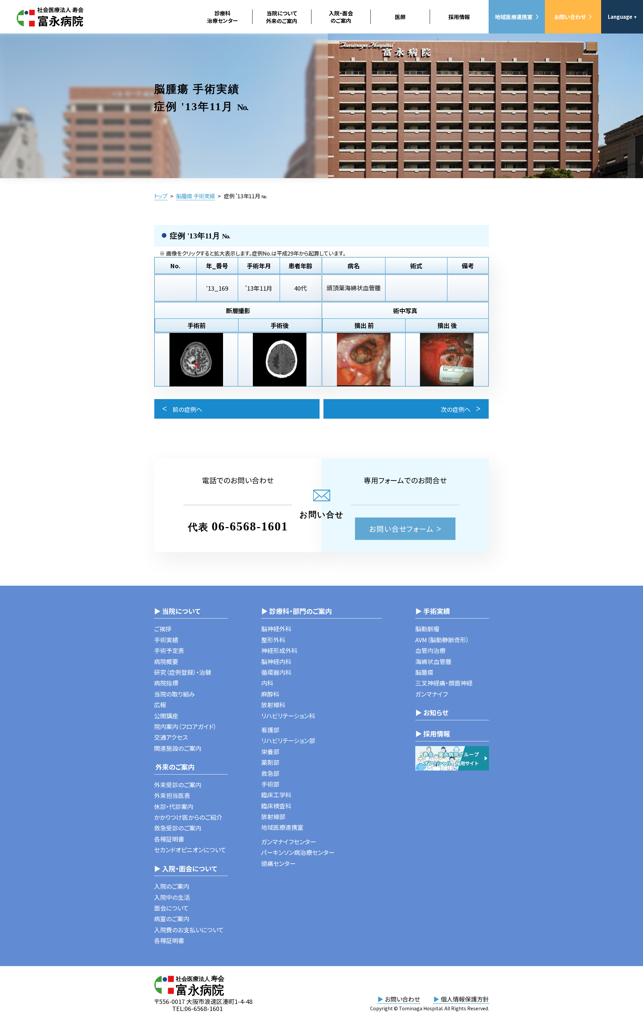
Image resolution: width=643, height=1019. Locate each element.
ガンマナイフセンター (288, 841)
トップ (160, 196)
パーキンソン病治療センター (298, 852)
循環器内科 (276, 672)
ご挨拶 (162, 628)
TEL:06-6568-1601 (197, 1008)
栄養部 (270, 751)
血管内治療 (430, 650)
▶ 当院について (177, 611)
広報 (160, 704)
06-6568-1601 (250, 526)
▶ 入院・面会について (185, 868)
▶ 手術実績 (432, 611)
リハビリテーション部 (288, 740)
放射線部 (273, 816)
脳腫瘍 (424, 672)
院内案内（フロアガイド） (185, 726)
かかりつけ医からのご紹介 (188, 817)
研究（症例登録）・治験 (182, 672)
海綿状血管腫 (433, 661)
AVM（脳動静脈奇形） (442, 639)
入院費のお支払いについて (189, 929)
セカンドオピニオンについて (190, 849)
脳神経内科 (276, 661)
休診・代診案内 (173, 806)
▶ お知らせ (431, 712)
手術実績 (166, 639)
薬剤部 (270, 762)
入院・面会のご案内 (341, 16)
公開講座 (166, 715)
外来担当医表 (172, 795)
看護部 (270, 729)
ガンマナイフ (431, 693)
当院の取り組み (174, 693)
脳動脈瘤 (427, 628)
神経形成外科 (279, 650)
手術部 (270, 784)
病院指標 (166, 682)
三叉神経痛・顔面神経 (444, 682)
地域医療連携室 (513, 16)
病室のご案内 (171, 918)
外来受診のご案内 (177, 784)
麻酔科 (270, 693)
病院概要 (166, 661)
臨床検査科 (276, 805)
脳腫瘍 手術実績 (195, 196)
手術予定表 (169, 650)
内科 (267, 682)
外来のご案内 (174, 767)
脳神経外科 (276, 628)
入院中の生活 (172, 897)
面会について (171, 907)
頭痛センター (278, 863)
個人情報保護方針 (461, 999)
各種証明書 (169, 838)
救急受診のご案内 (177, 827)
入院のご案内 (171, 886)
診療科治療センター (222, 16)
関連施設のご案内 (177, 748)
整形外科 (273, 639)
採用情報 (459, 17)
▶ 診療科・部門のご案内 (296, 611)
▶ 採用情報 (432, 733)
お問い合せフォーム (401, 528)
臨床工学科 (276, 794)
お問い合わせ (570, 16)
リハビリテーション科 (288, 715)
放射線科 (273, 704)
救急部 (270, 773)
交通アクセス (171, 737)
